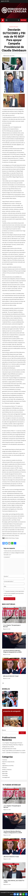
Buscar (4, 730)
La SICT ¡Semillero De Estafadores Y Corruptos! (14, 752)
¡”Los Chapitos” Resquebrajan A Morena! (12, 742)
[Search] (19, 20)
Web (5, 586)
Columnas (6, 608)
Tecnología (5, 775)
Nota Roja (23, 20)
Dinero (4, 763)
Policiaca (4, 767)
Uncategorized (6, 777)
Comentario (7, 557)
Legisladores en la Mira (7, 765)
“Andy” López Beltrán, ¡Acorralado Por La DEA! (13, 750)
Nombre (6, 576)
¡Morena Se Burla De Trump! (10, 676)
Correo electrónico (9, 581)
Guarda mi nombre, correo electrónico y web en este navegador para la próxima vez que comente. (14, 593)
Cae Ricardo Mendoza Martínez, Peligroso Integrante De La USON (13, 832)
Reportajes (5, 771)
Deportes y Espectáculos (8, 761)
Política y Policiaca (13, 26)
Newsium (25, 892)
